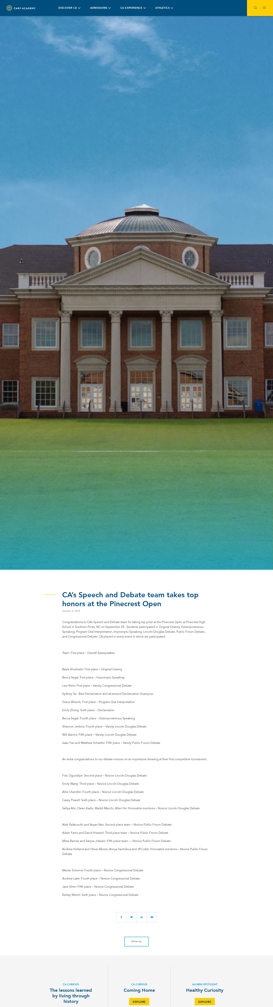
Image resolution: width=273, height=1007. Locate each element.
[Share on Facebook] (121, 917)
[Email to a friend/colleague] (152, 917)
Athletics (162, 8)
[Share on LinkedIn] (141, 917)
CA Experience (131, 8)
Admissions (98, 8)
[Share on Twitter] (131, 917)
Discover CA (67, 8)
